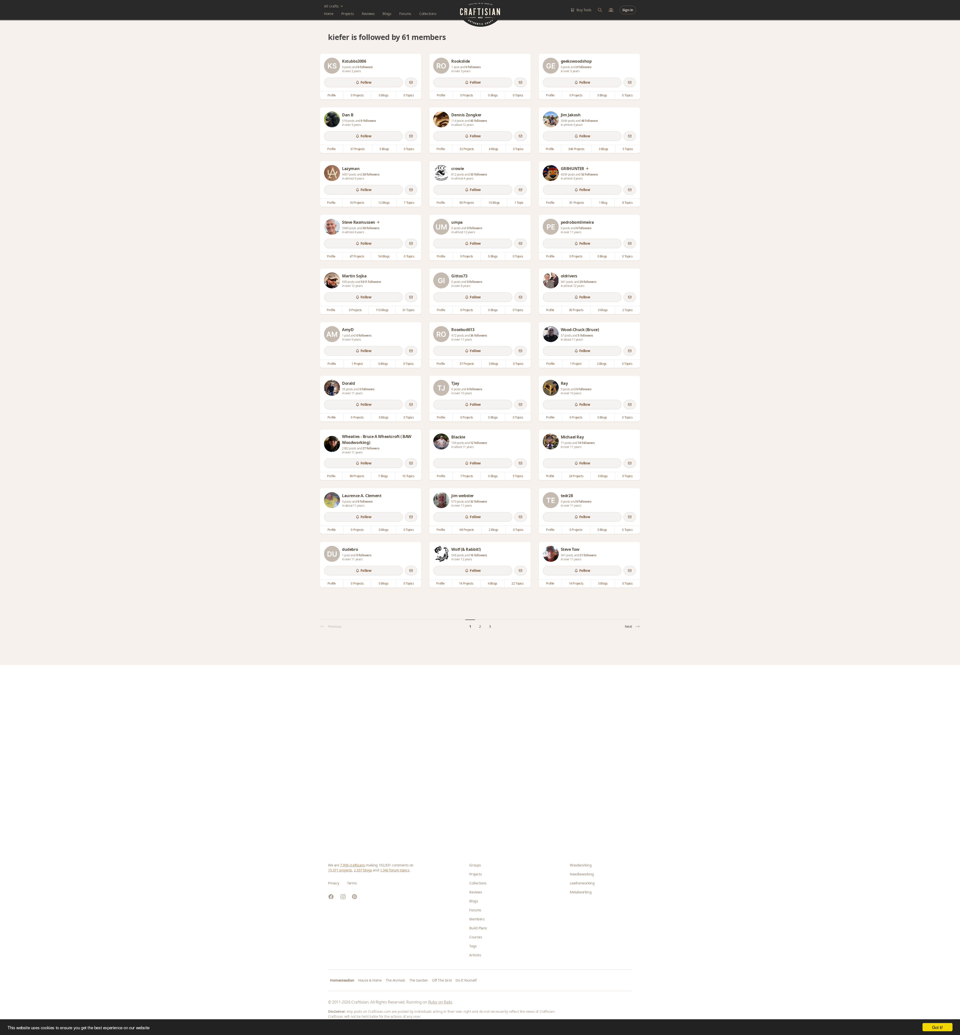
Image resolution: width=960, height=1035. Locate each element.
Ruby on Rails (440, 1002)
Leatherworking (582, 883)
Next (628, 626)
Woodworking (581, 865)
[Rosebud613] (441, 334)
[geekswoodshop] (551, 66)
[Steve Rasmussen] (332, 227)
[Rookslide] (441, 66)
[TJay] (441, 388)
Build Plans (478, 928)
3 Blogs (603, 149)
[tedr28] (551, 500)
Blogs (386, 13)
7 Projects (466, 476)
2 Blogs (601, 364)
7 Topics (409, 203)
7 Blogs (383, 476)
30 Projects (576, 310)
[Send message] (411, 82)
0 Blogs (383, 95)
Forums (405, 13)
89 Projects (357, 476)
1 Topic (519, 203)
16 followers (478, 555)
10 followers (586, 443)
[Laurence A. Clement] (332, 500)
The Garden (418, 980)
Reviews (368, 13)
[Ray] (551, 388)
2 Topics (627, 310)
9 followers (368, 121)
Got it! (937, 1027)
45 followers (478, 121)
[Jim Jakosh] (551, 119)
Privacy (333, 883)
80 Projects (467, 203)
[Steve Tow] (551, 554)
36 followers (478, 335)
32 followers (478, 501)
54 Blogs (384, 256)
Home (328, 13)
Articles (475, 955)
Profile (332, 95)
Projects (347, 13)
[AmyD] (332, 334)
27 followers (370, 448)
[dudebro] (332, 554)
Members (476, 919)
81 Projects (577, 203)
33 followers (478, 174)
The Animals (395, 980)
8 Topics (627, 203)
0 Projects (357, 95)
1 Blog (603, 203)
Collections (427, 13)
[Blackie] (441, 441)
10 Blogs (494, 203)
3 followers (366, 389)
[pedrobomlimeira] (551, 227)
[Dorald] (332, 388)
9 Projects (357, 417)
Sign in (627, 9)
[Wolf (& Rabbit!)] (441, 554)
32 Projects (467, 149)
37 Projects (357, 149)
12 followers (478, 443)
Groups (475, 865)
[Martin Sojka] (332, 280)
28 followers (370, 174)
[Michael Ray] (551, 441)
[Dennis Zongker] (441, 119)
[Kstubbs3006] (332, 66)
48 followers (589, 121)
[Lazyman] (332, 173)
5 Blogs (384, 149)
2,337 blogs (363, 870)
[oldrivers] (551, 280)
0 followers (365, 67)
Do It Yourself (466, 980)
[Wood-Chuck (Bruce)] (551, 334)
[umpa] (441, 227)
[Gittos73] (441, 280)
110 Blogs (382, 310)
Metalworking (581, 892)
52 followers (589, 174)
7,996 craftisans (352, 865)
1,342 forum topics (395, 870)
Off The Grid (442, 980)
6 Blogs (603, 476)
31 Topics (408, 310)
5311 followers (371, 282)
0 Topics (409, 95)
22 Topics (518, 583)
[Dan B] (332, 119)
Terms (352, 883)
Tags (472, 946)
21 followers (588, 555)
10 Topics (408, 476)
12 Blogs (384, 203)
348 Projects (576, 149)
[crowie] (441, 173)
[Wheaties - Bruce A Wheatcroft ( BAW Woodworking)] (332, 444)
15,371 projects (340, 870)
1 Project (357, 364)
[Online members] (611, 10)
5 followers (585, 335)
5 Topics (627, 149)
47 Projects (357, 256)
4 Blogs (493, 149)
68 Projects (467, 530)
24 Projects (576, 476)
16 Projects (357, 203)
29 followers (588, 282)
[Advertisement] (478, 756)
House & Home (370, 980)
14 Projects (466, 583)
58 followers (370, 228)
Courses (475, 937)
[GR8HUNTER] (551, 173)
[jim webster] (441, 500)
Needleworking (582, 874)
